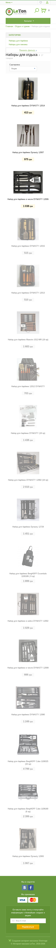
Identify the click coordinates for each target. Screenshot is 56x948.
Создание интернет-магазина (25, 941)
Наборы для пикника (18, 44)
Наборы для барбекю (18, 41)
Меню (8, 2)
